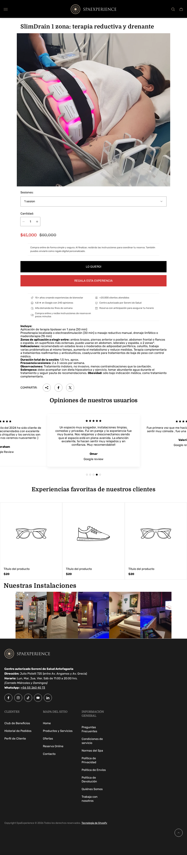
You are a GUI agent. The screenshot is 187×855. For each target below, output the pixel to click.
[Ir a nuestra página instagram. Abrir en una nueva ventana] (18, 698)
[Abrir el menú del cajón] (6, 9)
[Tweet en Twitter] (70, 388)
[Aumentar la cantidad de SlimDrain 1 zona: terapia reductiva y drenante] (37, 221)
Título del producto (17, 569)
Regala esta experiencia (93, 280)
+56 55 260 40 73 (33, 687)
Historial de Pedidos (17, 731)
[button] (87, 475)
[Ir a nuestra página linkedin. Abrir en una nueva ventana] (48, 698)
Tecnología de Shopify (94, 823)
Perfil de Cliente (15, 738)
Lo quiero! (93, 266)
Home (47, 723)
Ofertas (48, 738)
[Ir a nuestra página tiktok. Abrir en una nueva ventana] (28, 698)
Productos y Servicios (57, 731)
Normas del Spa (92, 750)
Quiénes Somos (92, 789)
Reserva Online (53, 746)
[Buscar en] (173, 9)
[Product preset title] (31, 533)
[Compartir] (47, 388)
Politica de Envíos (94, 770)
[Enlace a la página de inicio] (27, 654)
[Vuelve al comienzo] (179, 833)
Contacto (49, 754)
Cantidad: (27, 213)
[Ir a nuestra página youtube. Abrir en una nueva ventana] (38, 698)
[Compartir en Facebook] (58, 388)
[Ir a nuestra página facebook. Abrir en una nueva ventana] (8, 698)
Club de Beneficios (17, 723)
